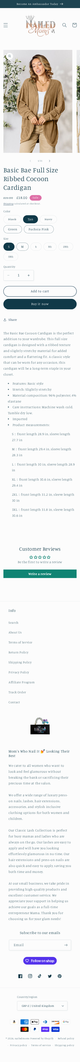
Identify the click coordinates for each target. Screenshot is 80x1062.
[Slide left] (30, 161)
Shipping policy (64, 1045)
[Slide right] (49, 161)
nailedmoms (22, 1038)
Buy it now (40, 304)
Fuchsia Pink (39, 229)
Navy (51, 220)
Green (12, 229)
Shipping (8, 203)
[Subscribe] (66, 945)
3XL (13, 258)
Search (14, 622)
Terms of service (41, 1045)
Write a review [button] (40, 574)
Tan (30, 219)
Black (14, 220)
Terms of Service (20, 642)
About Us (15, 632)
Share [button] (13, 319)
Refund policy (66, 1038)
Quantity (9, 266)
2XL (68, 248)
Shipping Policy (20, 662)
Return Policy (18, 652)
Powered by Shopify (42, 1038)
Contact (14, 702)
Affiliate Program (22, 682)
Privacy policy (18, 1045)
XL (52, 248)
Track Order (17, 692)
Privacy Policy (19, 672)
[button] (5, 25)
